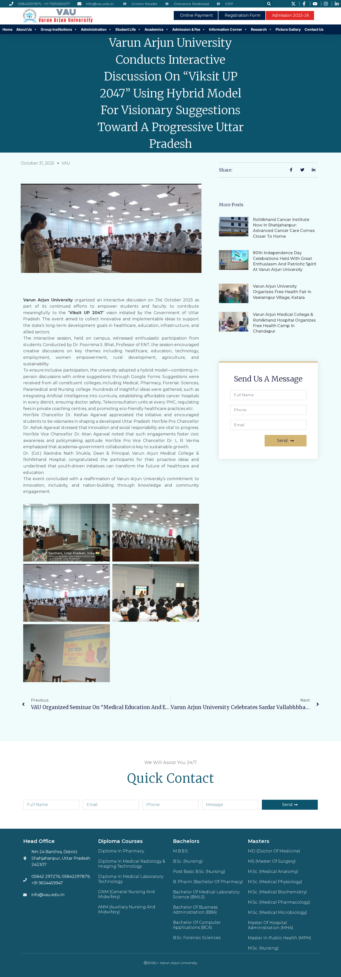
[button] (269, 3)
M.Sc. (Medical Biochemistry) (277, 892)
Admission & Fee (186, 29)
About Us (24, 29)
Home (7, 29)
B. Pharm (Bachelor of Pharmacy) (208, 881)
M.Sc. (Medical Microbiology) (277, 912)
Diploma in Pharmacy (121, 851)
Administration (94, 29)
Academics (154, 29)
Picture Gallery (288, 29)
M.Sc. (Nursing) (263, 948)
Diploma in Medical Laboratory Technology (130, 879)
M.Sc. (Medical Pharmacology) (279, 902)
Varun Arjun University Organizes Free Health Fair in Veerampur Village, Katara (282, 292)
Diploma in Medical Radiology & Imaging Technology (131, 864)
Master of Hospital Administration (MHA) (270, 925)
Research (259, 29)
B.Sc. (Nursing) (188, 861)
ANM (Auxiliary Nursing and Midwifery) (126, 909)
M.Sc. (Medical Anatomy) (273, 871)
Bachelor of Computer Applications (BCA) (197, 925)
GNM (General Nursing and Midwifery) (126, 894)
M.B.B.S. (180, 851)
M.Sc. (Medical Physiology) (275, 881)
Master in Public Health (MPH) (279, 938)
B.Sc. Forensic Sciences (196, 937)
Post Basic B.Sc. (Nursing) (199, 871)
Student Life (125, 29)
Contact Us (314, 29)
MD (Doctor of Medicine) (274, 851)
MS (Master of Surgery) (272, 861)
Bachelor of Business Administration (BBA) (195, 910)
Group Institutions (56, 29)
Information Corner (225, 29)
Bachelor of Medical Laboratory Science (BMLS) (206, 894)
